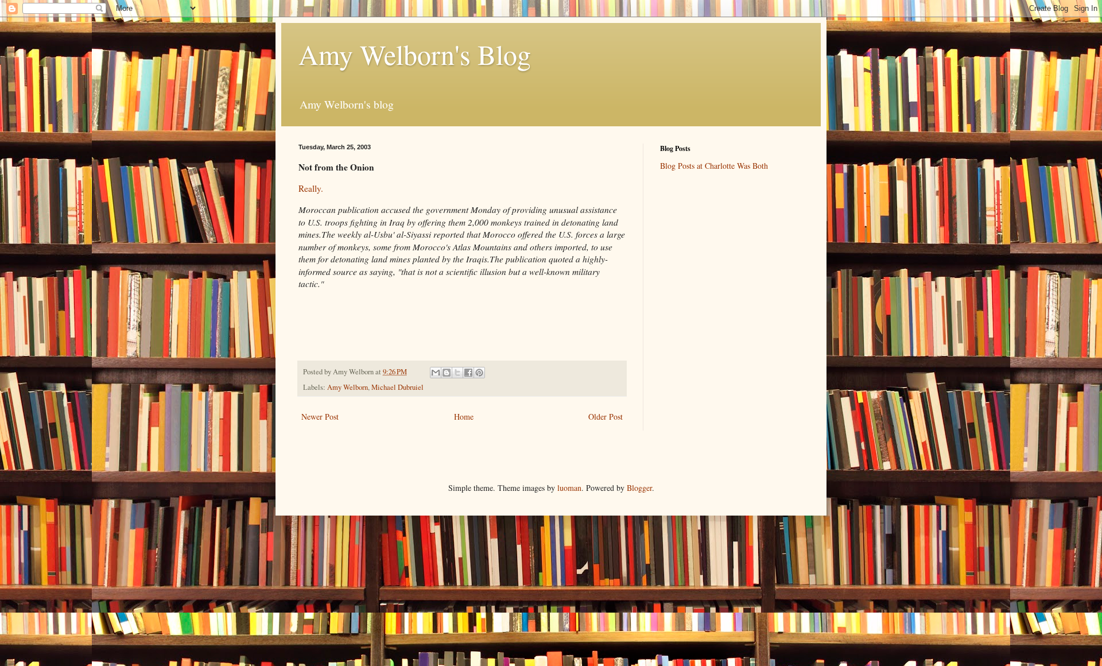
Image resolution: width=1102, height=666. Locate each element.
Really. (310, 188)
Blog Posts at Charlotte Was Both (714, 165)
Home (464, 416)
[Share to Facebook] (468, 372)
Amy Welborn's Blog (414, 54)
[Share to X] (457, 372)
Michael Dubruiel (397, 387)
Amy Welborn (347, 387)
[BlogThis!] (446, 372)
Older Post (605, 416)
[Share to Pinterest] (479, 372)
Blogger (639, 487)
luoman (569, 487)
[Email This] (435, 372)
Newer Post (320, 416)
